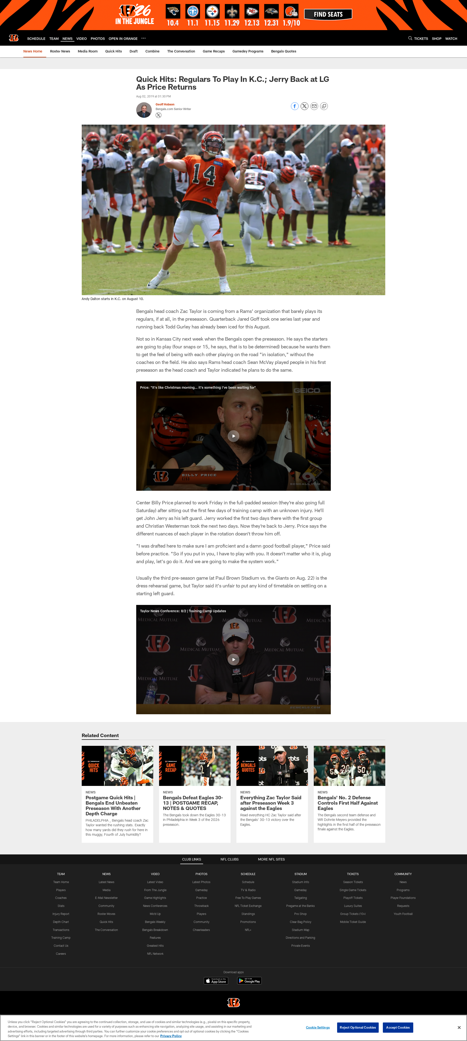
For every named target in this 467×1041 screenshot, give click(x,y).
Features (155, 937)
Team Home (61, 882)
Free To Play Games (248, 897)
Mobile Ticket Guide (353, 921)
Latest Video (155, 882)
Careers (61, 953)
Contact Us (61, 945)
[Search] (410, 38)
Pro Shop (300, 913)
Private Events (300, 945)
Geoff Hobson (165, 104)
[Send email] (314, 109)
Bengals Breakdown (155, 929)
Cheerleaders (201, 929)
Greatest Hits (155, 945)
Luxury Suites (353, 905)
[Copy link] (324, 106)
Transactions (61, 929)
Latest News (106, 882)
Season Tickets (353, 882)
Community (106, 905)
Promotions (248, 921)
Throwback (201, 905)
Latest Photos (201, 882)
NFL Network (155, 953)
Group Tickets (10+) (353, 913)
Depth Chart (61, 921)
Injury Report (61, 913)
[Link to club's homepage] (13, 38)
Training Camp (61, 937)
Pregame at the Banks (300, 905)
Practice (201, 897)
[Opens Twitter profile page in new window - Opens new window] (159, 115)
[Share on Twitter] (304, 109)
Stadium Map (300, 929)
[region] (233, 1028)
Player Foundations (403, 897)
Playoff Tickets (353, 897)
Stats (61, 905)
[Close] (459, 1027)
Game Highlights (155, 897)
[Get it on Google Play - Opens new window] (249, 983)
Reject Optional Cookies (358, 1027)
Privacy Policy (171, 1036)
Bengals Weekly (155, 921)
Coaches (61, 897)
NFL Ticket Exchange (248, 905)
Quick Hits (106, 921)
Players (61, 890)
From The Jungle (155, 890)
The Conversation (106, 929)
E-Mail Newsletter (106, 897)
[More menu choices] (143, 38)
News (403, 882)
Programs (403, 890)
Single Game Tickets (353, 890)
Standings (248, 913)
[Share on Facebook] (295, 109)
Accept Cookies (398, 1027)
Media (106, 890)
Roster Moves (106, 913)
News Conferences (155, 905)
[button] (233, 436)
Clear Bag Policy (300, 921)
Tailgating (300, 897)
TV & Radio (248, 890)
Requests (403, 905)
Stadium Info (300, 882)
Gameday (201, 890)
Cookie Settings (318, 1027)
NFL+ (248, 929)
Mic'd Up (155, 913)
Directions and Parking (300, 937)
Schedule (248, 882)
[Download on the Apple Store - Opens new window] (216, 981)
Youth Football (403, 913)
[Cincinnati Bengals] (233, 1003)
